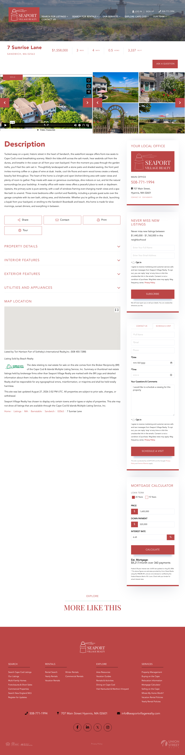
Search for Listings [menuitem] (54, 17)
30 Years (139, 497)
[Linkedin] (87, 727)
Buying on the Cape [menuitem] (151, 677)
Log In (138, 12)
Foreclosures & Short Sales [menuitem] (20, 685)
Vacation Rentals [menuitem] (52, 681)
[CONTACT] (165, 64)
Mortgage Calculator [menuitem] (151, 685)
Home (7, 411)
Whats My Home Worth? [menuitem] (153, 693)
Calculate (153, 550)
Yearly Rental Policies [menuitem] (151, 702)
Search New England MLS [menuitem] (20, 693)
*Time (133, 370)
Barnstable (36, 411)
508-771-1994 (167, 12)
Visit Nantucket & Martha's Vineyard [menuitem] (112, 689)
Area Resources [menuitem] (103, 672)
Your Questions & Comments (144, 382)
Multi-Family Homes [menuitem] (17, 681)
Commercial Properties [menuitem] (18, 689)
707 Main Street (84, 713)
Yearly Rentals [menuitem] (51, 677)
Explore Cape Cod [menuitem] (136, 17)
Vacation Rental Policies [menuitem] (152, 698)
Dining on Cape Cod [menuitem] (105, 685)
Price (134, 506)
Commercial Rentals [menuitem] (74, 677)
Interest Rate (138, 532)
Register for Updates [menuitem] (17, 698)
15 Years (152, 497)
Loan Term (137, 493)
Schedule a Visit (163, 326)
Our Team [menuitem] (159, 17)
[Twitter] (98, 727)
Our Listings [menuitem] (13, 677)
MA (26, 411)
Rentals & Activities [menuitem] (104, 681)
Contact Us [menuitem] (49, 20)
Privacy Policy (150, 283)
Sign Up (150, 12)
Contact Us (136, 197)
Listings (17, 411)
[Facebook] (77, 727)
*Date (133, 358)
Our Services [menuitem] (110, 17)
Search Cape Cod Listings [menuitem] (19, 672)
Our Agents (147, 197)
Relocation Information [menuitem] (152, 681)
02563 (61, 411)
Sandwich (49, 411)
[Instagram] (108, 727)
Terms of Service (143, 463)
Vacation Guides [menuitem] (103, 677)
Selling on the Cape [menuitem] (150, 689)
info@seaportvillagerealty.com (141, 713)
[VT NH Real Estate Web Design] (170, 744)
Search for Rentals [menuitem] (84, 17)
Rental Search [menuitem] (51, 672)
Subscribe (152, 294)
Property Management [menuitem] (152, 672)
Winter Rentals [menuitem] (71, 672)
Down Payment (139, 519)
